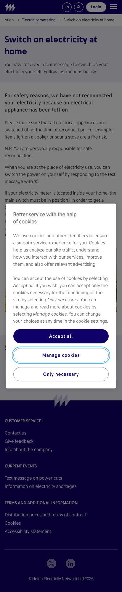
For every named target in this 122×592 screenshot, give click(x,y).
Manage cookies (61, 355)
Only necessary (61, 374)
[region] (61, 296)
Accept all (61, 336)
